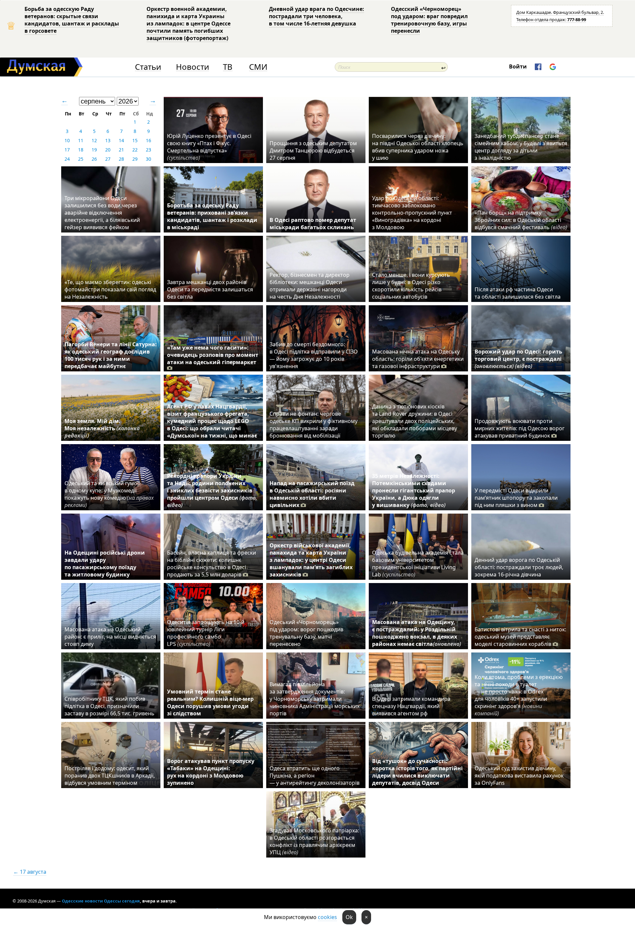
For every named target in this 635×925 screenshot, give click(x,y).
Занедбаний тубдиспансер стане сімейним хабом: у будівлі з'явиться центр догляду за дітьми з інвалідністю (521, 146)
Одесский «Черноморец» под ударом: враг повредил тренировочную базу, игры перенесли (429, 19)
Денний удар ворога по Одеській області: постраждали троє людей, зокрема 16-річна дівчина (519, 567)
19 (94, 150)
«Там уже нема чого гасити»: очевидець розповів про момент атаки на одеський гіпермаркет (212, 355)
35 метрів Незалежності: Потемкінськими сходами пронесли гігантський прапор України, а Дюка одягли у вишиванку (413, 490)
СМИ (258, 67)
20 (107, 150)
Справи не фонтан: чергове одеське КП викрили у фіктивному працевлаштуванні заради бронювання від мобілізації (314, 424)
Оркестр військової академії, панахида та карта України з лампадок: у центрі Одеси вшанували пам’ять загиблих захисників (311, 560)
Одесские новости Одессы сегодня (101, 901)
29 (135, 159)
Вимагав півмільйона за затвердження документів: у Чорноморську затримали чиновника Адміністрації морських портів (315, 699)
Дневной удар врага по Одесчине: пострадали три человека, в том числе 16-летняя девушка (316, 16)
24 (67, 159)
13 (107, 140)
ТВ (228, 67)
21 (121, 150)
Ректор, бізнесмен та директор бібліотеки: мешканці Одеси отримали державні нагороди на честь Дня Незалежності (310, 285)
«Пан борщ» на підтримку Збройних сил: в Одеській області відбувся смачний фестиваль (521, 220)
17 (67, 150)
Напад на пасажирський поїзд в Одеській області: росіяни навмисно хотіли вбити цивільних (312, 494)
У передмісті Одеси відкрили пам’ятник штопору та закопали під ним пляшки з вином (516, 498)
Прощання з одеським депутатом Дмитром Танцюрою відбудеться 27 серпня (313, 150)
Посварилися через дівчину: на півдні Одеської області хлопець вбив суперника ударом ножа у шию (417, 146)
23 (148, 150)
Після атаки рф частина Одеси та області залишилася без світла (518, 293)
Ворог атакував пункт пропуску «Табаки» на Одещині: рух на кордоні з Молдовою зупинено (210, 771)
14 (121, 140)
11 (80, 140)
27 (107, 159)
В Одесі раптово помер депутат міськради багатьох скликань (313, 223)
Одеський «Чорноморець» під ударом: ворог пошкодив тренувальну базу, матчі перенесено (306, 633)
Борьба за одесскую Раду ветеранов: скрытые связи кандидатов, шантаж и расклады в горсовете (71, 19)
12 (94, 140)
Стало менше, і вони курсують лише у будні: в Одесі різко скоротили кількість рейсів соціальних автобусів (411, 285)
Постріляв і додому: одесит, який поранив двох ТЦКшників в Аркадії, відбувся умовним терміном (109, 775)
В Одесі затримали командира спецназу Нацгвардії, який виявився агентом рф (411, 706)
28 (121, 159)
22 (135, 150)
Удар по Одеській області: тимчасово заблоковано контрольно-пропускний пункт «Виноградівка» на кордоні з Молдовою (412, 212)
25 (80, 159)
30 (148, 159)
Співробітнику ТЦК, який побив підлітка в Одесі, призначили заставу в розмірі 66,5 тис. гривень (109, 706)
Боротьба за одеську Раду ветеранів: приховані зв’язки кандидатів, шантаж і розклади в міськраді (212, 216)
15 (135, 140)
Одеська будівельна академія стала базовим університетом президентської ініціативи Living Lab (418, 563)
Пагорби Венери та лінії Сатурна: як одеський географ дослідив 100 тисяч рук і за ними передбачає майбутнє (110, 355)
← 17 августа (29, 871)
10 (67, 140)
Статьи (148, 67)
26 (94, 159)
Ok (349, 917)
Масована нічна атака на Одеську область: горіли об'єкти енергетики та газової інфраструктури (418, 359)
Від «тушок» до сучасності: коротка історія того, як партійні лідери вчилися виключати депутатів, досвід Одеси (417, 771)
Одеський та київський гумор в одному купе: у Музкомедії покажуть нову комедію (109, 494)
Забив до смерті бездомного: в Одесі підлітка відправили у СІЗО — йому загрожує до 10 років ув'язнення (314, 355)
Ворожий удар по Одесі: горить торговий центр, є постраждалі (518, 359)
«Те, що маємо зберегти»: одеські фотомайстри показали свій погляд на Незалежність (110, 289)
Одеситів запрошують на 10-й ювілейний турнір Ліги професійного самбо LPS (205, 633)
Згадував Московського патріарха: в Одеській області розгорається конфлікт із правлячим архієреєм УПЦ (314, 841)
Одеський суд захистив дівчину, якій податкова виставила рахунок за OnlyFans (519, 775)
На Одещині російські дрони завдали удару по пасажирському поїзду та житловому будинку (104, 563)
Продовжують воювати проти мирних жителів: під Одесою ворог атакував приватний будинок (520, 428)
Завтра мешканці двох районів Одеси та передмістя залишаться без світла (210, 289)
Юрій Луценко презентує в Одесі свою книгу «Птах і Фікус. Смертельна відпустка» (209, 146)
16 (148, 140)
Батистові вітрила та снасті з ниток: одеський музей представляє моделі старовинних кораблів (520, 637)
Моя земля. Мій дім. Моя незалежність (102, 428)
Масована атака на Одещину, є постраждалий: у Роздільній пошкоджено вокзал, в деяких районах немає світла (416, 633)
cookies (327, 917)
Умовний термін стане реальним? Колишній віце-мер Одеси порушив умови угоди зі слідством (210, 702)
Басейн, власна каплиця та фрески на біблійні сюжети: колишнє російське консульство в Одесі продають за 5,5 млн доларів (211, 563)
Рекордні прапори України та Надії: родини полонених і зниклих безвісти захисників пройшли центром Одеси (212, 490)
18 (80, 150)
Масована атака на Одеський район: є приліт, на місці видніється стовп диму (110, 637)
